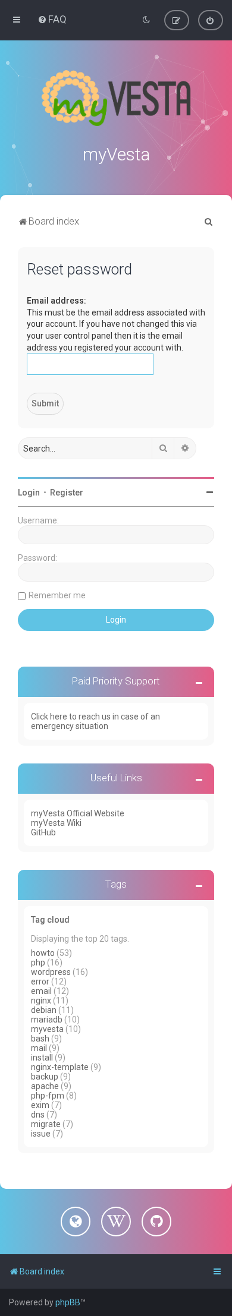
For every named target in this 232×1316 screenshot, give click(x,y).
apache (45, 1086)
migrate (46, 1124)
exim (40, 1105)
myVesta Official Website (77, 813)
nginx (41, 1000)
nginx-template (60, 1067)
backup (44, 1076)
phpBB (67, 1302)
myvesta (47, 1029)
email (41, 991)
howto (43, 953)
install (42, 1057)
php (38, 962)
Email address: (56, 300)
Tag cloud (50, 919)
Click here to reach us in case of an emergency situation (95, 721)
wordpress (51, 972)
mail (39, 1048)
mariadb (46, 1019)
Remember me (57, 595)
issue (41, 1133)
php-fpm (47, 1095)
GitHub (43, 832)
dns (38, 1114)
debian (44, 1010)
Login (29, 492)
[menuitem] (52, 19)
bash (40, 1038)
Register (66, 492)
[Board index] (116, 98)
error (40, 981)
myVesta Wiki (56, 823)
